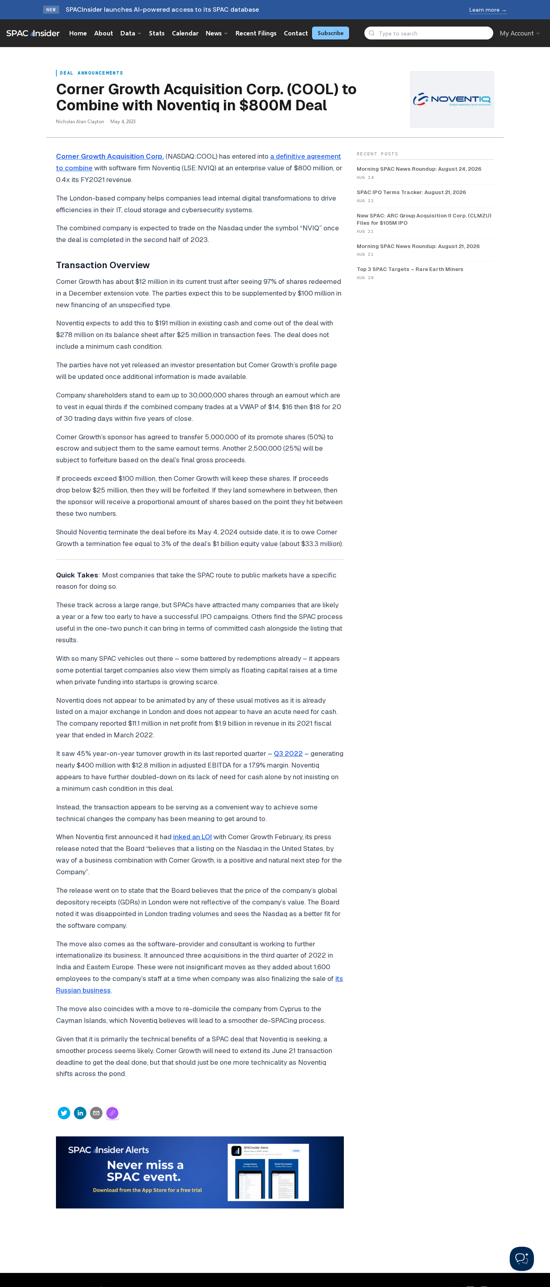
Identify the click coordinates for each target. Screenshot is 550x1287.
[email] (96, 1113)
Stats (157, 33)
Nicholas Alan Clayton (80, 121)
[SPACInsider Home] (33, 33)
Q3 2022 (288, 753)
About (103, 33)
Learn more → (488, 9)
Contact (296, 33)
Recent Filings (256, 33)
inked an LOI (192, 836)
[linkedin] (80, 1113)
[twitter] (64, 1113)
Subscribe (330, 32)
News (214, 33)
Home (78, 33)
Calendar (185, 33)
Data (127, 33)
